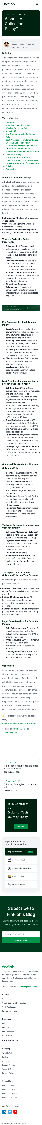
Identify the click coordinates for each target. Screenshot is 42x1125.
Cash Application (9, 1007)
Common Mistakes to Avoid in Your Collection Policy (23, 147)
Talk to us (21, 826)
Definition (10, 122)
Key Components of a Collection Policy (21, 135)
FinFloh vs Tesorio (9, 1085)
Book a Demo (20, 729)
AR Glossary (7, 1035)
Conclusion (11, 169)
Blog (4, 1023)
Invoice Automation (10, 1011)
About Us (6, 1061)
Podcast (5, 1027)
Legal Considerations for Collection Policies (22, 164)
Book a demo (8, 1040)
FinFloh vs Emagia (9, 1097)
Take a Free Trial (10, 733)
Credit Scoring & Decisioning (14, 1003)
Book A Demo (21, 940)
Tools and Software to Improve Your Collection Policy (22, 153)
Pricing (5, 1057)
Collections (6, 999)
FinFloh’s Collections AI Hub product (19, 723)
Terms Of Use (7, 1069)
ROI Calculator (8, 1031)
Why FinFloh (7, 1053)
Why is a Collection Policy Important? (18, 129)
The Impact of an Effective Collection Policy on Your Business (22, 158)
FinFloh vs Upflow (9, 1093)
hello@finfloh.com (29, 986)
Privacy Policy (8, 1073)
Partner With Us (8, 1065)
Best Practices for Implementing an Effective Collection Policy (22, 141)
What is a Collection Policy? (18, 125)
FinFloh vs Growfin (9, 1089)
